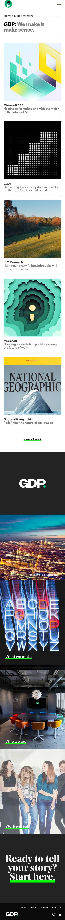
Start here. (32, 877)
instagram (53, 914)
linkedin (60, 914)
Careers (44, 907)
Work (24, 907)
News (33, 907)
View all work (32, 439)
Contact (56, 907)
